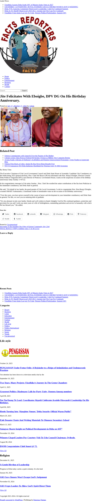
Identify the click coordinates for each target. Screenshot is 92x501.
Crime (6, 314)
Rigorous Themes (39, 500)
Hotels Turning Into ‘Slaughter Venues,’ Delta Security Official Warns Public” (35, 411)
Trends (6, 334)
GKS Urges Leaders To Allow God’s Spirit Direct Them (25, 486)
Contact (7, 87)
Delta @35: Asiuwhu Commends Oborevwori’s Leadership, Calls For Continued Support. (36, 9)
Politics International (11, 328)
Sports (6, 332)
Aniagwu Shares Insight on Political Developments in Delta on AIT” (31, 429)
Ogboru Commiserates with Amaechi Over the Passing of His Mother (29, 156)
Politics (7, 78)
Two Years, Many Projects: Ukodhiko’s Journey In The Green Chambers (33, 383)
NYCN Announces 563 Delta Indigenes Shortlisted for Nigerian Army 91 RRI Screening (36, 166)
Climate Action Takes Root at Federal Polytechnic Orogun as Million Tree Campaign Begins (37, 158)
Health (6, 85)
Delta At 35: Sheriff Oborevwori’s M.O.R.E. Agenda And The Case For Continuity (34, 11)
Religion (7, 330)
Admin (31, 106)
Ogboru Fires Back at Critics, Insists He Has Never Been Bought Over (29, 164)
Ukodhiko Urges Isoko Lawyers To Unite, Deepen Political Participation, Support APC (35, 13)
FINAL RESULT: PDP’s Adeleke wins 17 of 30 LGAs (19, 229)
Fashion (7, 320)
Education (8, 316)
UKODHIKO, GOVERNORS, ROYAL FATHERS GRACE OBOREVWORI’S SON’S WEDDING (41, 7)
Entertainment (9, 80)
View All (3, 451)
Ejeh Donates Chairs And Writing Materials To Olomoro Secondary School (34, 420)
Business (7, 82)
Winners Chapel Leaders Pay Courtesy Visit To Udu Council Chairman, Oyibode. (37, 437)
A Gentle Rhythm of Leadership (14, 464)
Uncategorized (12, 225)
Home (6, 76)
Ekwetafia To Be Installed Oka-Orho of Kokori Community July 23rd (24, 227)
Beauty (7, 310)
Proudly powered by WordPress (11, 500)
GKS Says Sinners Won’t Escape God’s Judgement (23, 477)
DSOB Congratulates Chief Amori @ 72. (18, 446)
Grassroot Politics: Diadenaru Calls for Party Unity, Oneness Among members (36, 391)
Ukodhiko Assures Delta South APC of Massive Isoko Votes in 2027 (28, 5)
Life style (7, 324)
